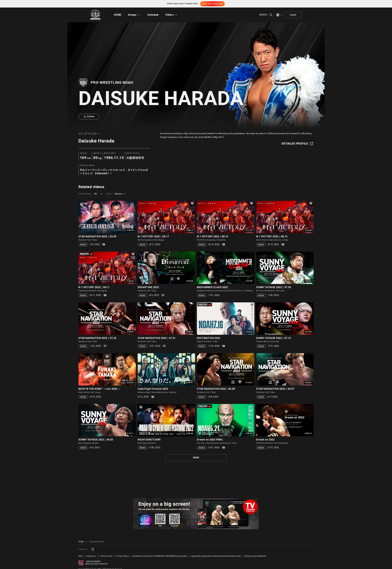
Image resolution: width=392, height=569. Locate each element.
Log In (293, 14)
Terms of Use (106, 556)
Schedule (153, 15)
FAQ (80, 556)
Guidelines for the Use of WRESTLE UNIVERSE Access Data (160, 556)
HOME (117, 15)
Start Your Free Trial (212, 3)
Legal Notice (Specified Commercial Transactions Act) (216, 556)
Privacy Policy (122, 556)
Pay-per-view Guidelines (255, 556)
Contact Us (91, 556)
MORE (196, 457)
